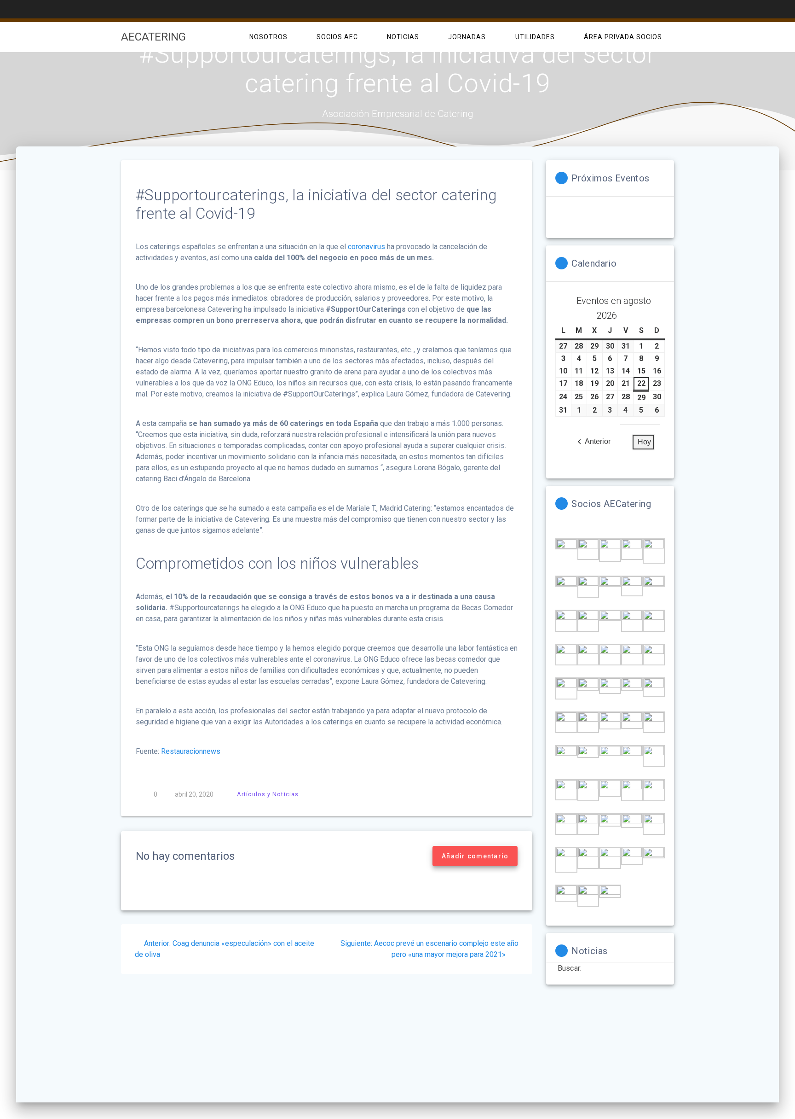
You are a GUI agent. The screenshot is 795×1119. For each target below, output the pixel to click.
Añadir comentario (475, 856)
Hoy (644, 442)
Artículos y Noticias (268, 794)
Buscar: (570, 968)
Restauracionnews (190, 751)
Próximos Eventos (610, 178)
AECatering (153, 36)
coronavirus (366, 246)
